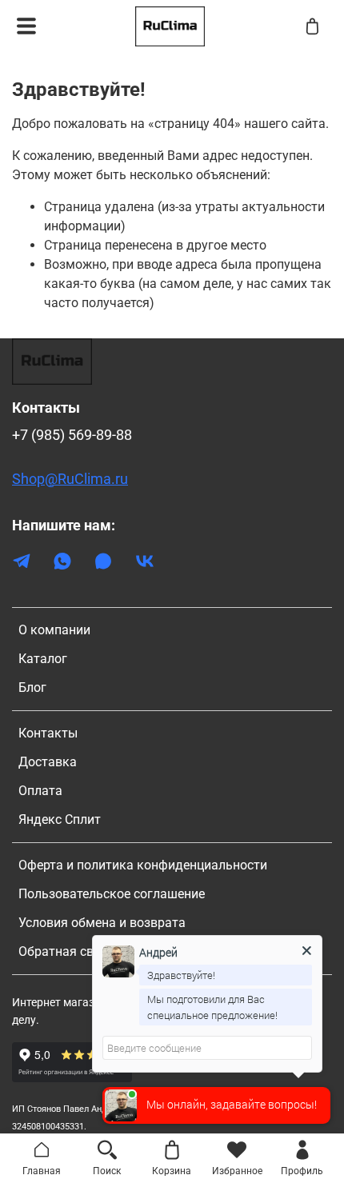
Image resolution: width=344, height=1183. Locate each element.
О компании (54, 629)
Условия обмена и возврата (102, 922)
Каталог (42, 658)
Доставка (47, 761)
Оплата (40, 790)
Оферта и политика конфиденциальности (142, 865)
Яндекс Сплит (59, 819)
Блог (32, 687)
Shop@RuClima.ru (70, 479)
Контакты (48, 733)
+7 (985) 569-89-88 (72, 435)
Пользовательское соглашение (111, 893)
